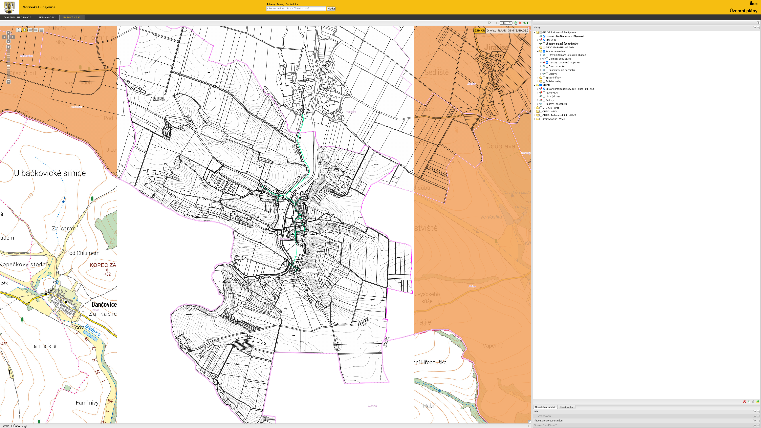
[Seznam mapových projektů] (9, 12)
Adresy (271, 4)
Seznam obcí (47, 17)
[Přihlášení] (751, 3)
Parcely (280, 4)
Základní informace (17, 17)
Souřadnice (292, 4)
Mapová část (72, 17)
